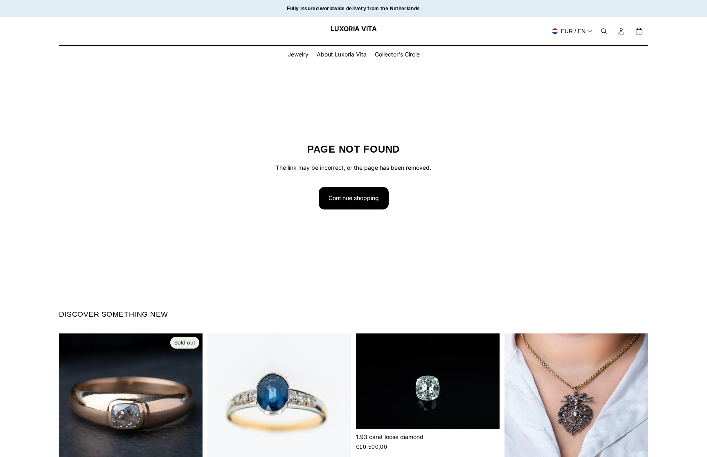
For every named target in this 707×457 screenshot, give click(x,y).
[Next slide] (190, 405)
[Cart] (639, 31)
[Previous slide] (71, 405)
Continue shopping (354, 197)
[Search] (604, 31)
